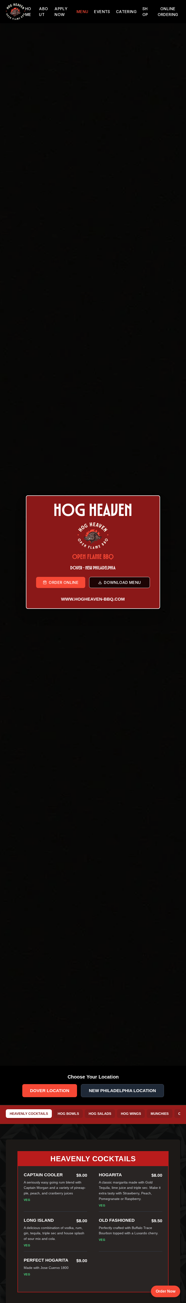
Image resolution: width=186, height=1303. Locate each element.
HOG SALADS (100, 1114)
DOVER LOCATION (49, 1090)
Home (28, 11)
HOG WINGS (131, 1114)
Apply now (60, 11)
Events (102, 11)
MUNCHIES (160, 1114)
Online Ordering (168, 11)
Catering (126, 11)
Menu (82, 11)
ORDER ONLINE (63, 582)
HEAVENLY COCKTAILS (29, 1114)
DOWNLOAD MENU (122, 582)
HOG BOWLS (68, 1114)
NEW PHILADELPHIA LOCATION (122, 1090)
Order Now (165, 1291)
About (43, 11)
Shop (145, 11)
